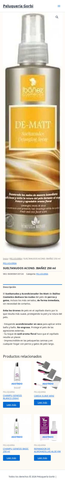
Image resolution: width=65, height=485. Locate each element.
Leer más (11, 404)
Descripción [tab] (9, 286)
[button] (57, 17)
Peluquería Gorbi (18, 5)
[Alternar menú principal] (59, 6)
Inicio (5, 258)
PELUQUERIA (16, 258)
